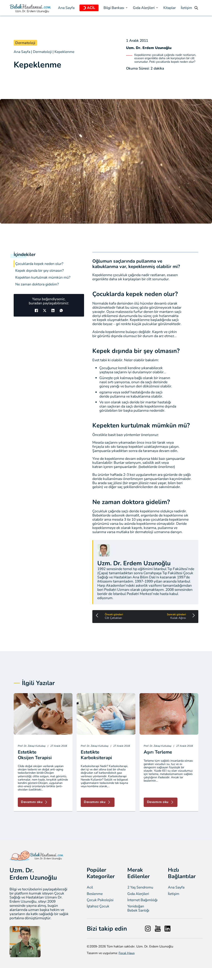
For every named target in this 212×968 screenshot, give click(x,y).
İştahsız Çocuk (98, 906)
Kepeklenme (64, 51)
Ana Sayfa (66, 8)
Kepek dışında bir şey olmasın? (39, 270)
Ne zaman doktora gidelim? (37, 284)
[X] (45, 310)
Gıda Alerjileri (138, 894)
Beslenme (95, 894)
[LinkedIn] (53, 310)
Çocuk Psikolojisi (100, 900)
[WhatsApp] (61, 310)
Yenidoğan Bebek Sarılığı (138, 908)
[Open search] (196, 8)
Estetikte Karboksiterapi (96, 755)
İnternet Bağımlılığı (142, 900)
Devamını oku (31, 802)
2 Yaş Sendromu (140, 887)
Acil (90, 887)
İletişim (186, 8)
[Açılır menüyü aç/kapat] (84, 8)
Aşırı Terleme (158, 752)
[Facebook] (36, 310)
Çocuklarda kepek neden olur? (39, 264)
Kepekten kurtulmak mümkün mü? (42, 277)
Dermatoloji (25, 42)
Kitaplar (169, 8)
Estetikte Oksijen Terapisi (35, 755)
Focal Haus (127, 953)
